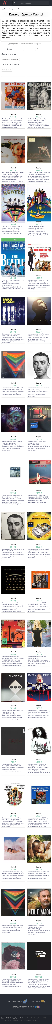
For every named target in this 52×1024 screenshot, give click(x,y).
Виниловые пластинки (10, 59)
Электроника (6, 70)
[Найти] (15, 3)
